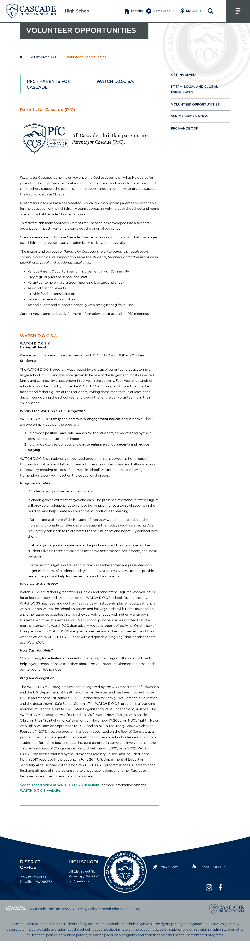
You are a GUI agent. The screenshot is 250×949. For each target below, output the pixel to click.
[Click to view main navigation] (238, 11)
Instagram (209, 887)
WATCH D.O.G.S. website (40, 790)
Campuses (163, 11)
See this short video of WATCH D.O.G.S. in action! (59, 785)
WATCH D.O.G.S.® (116, 81)
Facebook (220, 887)
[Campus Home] (21, 57)
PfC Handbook (184, 128)
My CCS (193, 11)
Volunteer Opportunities (195, 104)
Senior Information (189, 116)
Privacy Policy (86, 909)
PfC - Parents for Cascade (49, 84)
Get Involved (183, 75)
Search (210, 11)
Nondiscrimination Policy (120, 909)
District (137, 11)
